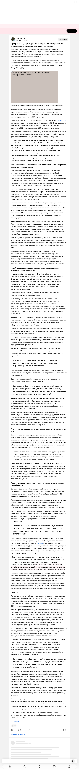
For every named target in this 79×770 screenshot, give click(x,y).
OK (73, 761)
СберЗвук (39, 543)
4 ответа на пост (17, 735)
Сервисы (18, 40)
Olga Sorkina (20, 38)
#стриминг (15, 721)
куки (14, 761)
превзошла (62, 121)
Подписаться (63, 39)
